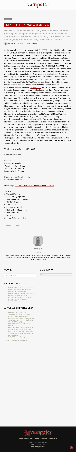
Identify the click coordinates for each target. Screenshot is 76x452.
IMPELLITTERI (31, 43)
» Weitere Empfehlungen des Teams (15, 340)
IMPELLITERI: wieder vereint (17, 299)
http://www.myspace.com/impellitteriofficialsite (34, 185)
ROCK (49, 66)
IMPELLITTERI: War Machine (17, 291)
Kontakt (44, 439)
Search (34, 275)
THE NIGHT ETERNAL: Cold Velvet (19, 314)
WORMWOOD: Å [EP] (15, 322)
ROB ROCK (35, 87)
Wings (38, 252)
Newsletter (53, 439)
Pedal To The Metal (28, 82)
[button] (4, 5)
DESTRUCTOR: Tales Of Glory (17, 312)
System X (33, 77)
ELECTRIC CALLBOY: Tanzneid (18, 316)
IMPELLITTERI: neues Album (17, 301)
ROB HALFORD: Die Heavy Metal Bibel (20, 331)
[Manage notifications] (71, 447)
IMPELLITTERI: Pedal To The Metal (19, 297)
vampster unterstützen (38, 446)
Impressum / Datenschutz (29, 439)
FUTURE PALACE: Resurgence (18, 337)
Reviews (8, 19)
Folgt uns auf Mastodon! (38, 448)
